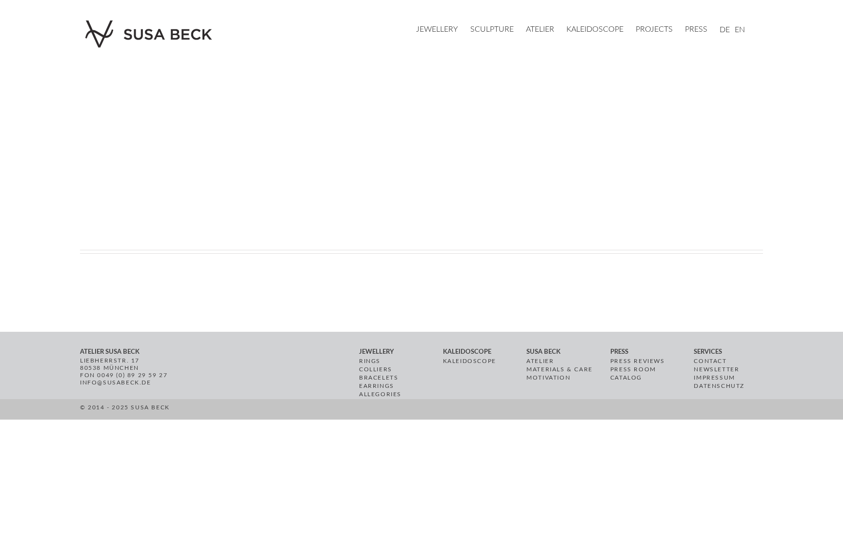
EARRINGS (376, 386)
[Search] (760, 30)
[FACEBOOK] (363, 411)
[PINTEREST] (375, 411)
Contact (710, 361)
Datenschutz (719, 386)
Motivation (548, 378)
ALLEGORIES (380, 394)
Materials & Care (559, 369)
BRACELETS (378, 378)
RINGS (370, 361)
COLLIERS (375, 369)
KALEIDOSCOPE (469, 361)
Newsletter (716, 369)
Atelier (540, 361)
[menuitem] (443, 30)
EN (740, 30)
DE (725, 30)
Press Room (633, 369)
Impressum (714, 378)
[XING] (398, 411)
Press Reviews (637, 361)
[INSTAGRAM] (386, 411)
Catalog (626, 378)
